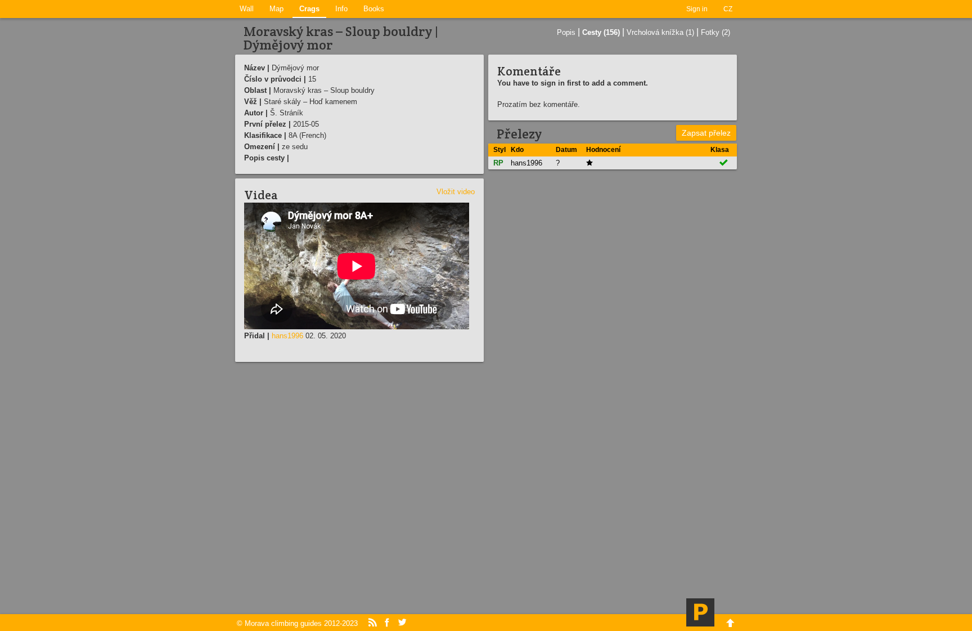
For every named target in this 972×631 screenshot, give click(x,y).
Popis (566, 32)
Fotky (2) (715, 32)
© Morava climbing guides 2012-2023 (297, 623)
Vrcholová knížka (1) (660, 32)
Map (276, 9)
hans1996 (287, 336)
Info (341, 9)
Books (373, 9)
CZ (727, 9)
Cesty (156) (601, 32)
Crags (309, 9)
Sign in (697, 9)
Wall (247, 9)
